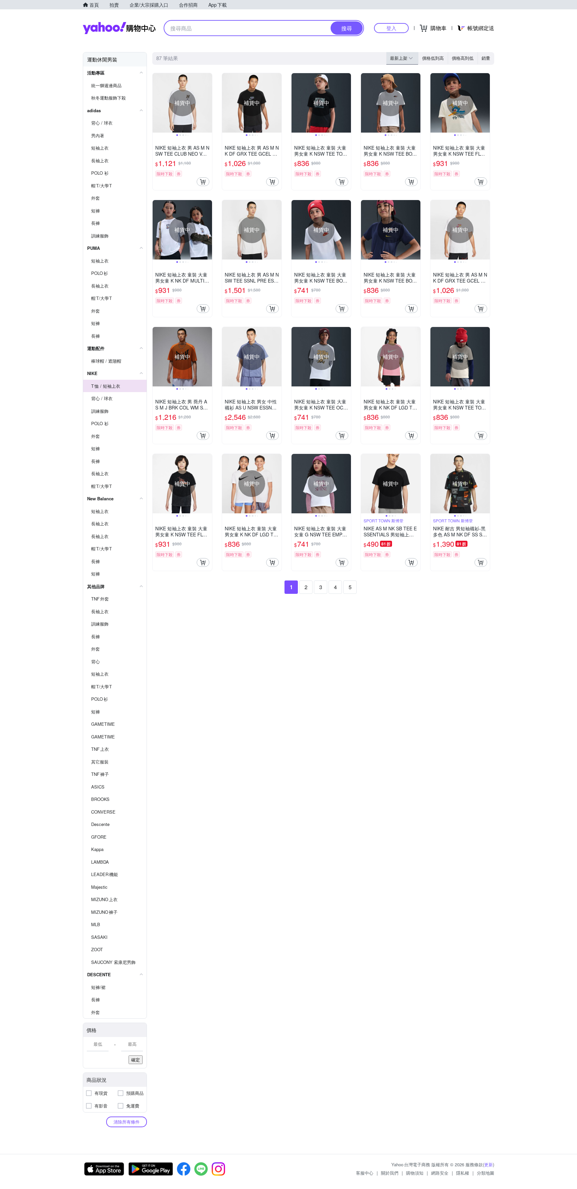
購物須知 (414, 1173)
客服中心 (364, 1173)
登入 (391, 27)
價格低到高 (433, 58)
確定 (135, 1059)
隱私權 (462, 1173)
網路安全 (439, 1173)
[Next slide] (207, 103)
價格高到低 (462, 58)
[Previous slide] (157, 103)
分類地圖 (485, 1173)
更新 (488, 1164)
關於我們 (389, 1173)
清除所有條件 (127, 1122)
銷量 (486, 58)
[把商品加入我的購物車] (203, 181)
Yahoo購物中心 (119, 28)
